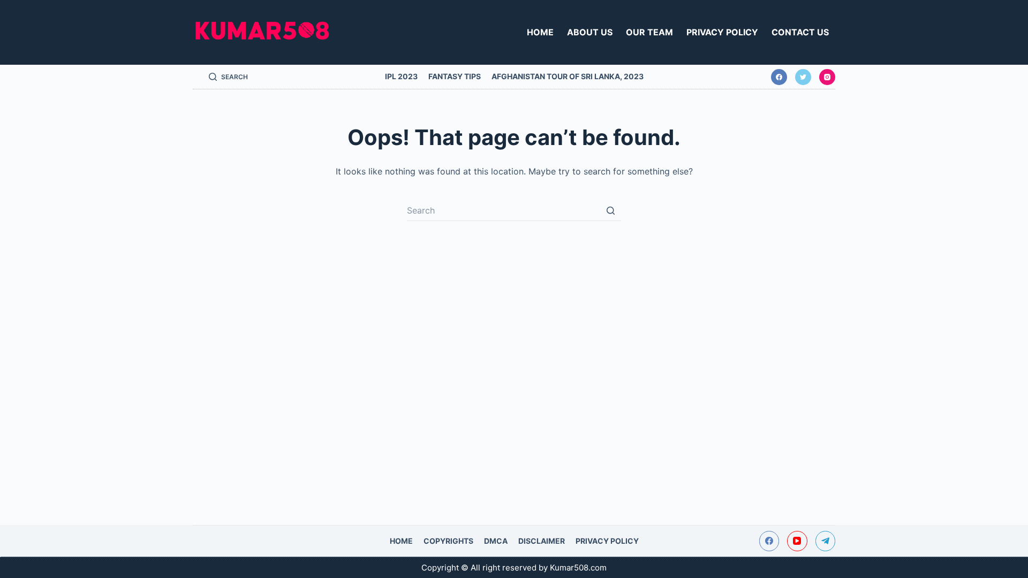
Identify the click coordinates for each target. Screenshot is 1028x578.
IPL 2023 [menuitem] (401, 76)
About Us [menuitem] (590, 32)
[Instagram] (827, 77)
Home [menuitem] (540, 32)
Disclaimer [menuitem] (541, 540)
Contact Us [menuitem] (800, 32)
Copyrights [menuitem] (448, 540)
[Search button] (610, 210)
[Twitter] (803, 77)
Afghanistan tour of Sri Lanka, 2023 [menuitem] (568, 76)
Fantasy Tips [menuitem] (454, 76)
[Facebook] (779, 77)
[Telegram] (825, 541)
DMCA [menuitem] (496, 540)
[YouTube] (797, 541)
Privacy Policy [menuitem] (722, 32)
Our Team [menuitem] (649, 32)
